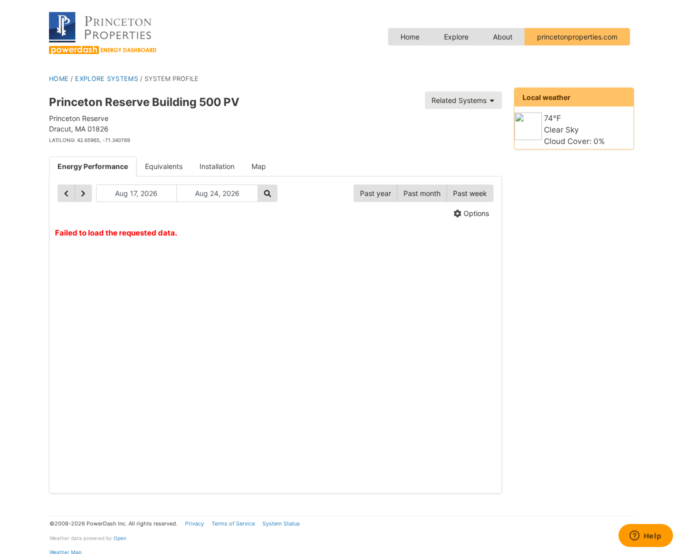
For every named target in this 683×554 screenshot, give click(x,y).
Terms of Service (233, 523)
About (502, 36)
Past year (375, 193)
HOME (58, 78)
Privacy (194, 523)
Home (410, 36)
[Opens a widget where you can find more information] (645, 536)
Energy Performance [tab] (93, 166)
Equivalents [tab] (163, 166)
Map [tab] (259, 166)
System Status (281, 523)
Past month (422, 193)
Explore (456, 36)
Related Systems (460, 100)
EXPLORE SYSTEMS (106, 78)
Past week (470, 193)
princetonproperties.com (577, 36)
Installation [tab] (217, 166)
